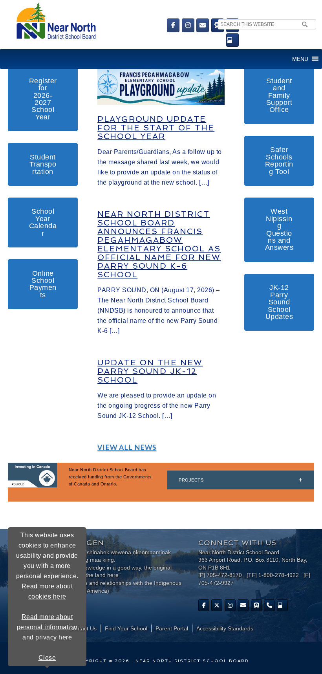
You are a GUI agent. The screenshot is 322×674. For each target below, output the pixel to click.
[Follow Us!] (216, 605)
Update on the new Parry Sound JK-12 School (150, 371)
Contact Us (83, 628)
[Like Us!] (203, 605)
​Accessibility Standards (224, 628)
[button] (300, 59)
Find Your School (126, 628)
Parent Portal (172, 628)
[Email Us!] (202, 25)
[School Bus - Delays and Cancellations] (217, 25)
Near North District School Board (93, 21)
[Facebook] (173, 25)
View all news (126, 447)
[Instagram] (188, 25)
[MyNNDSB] (232, 40)
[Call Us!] (269, 605)
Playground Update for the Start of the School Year (155, 127)
